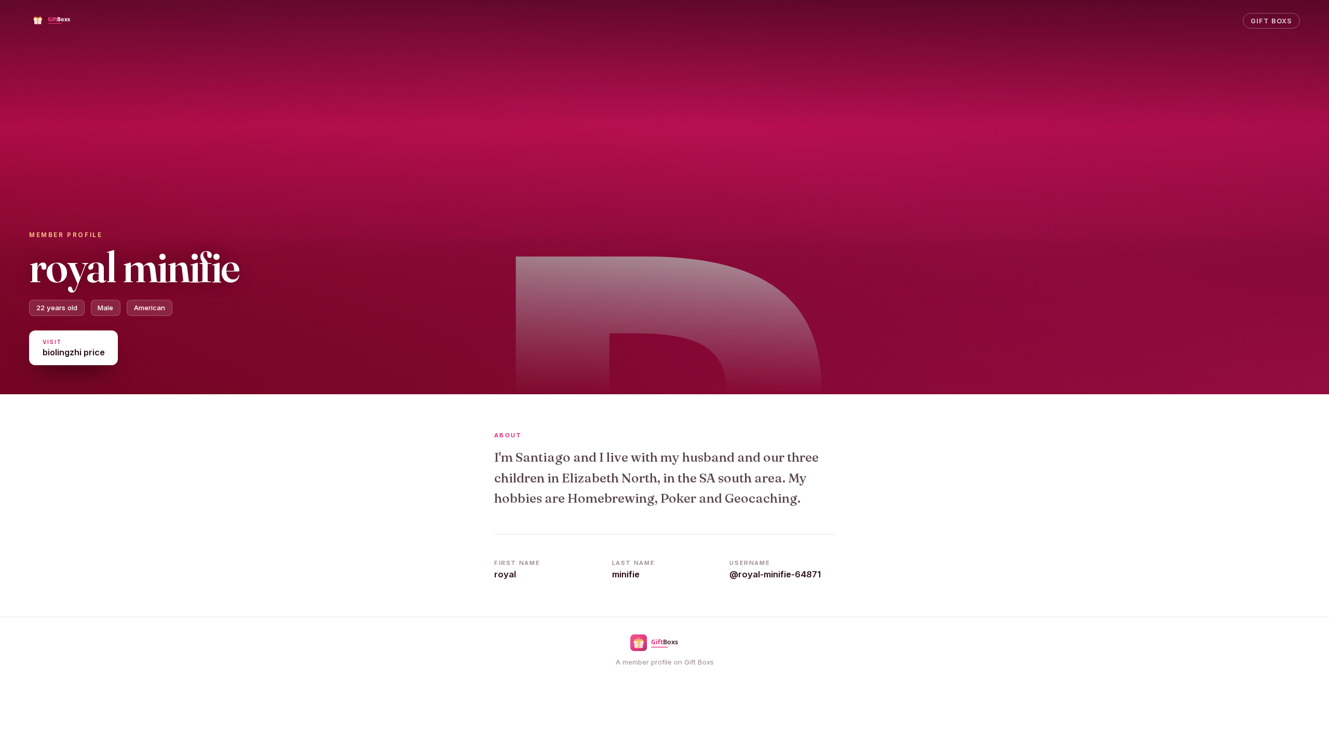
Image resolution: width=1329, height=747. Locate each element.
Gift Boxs (1271, 21)
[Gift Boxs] (59, 20)
